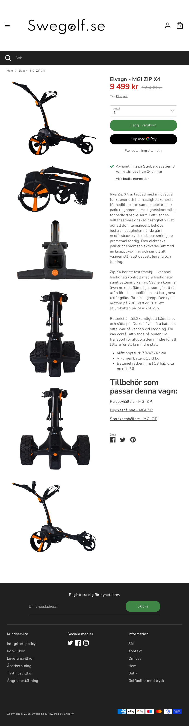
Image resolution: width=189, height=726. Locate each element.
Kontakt (135, 651)
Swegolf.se (39, 714)
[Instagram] (86, 643)
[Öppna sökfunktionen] (7, 58)
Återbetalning (19, 665)
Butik (133, 673)
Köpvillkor (16, 651)
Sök (131, 643)
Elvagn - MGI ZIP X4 (31, 71)
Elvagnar (121, 96)
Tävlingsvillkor (20, 673)
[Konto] (167, 23)
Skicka (142, 606)
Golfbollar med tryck (146, 680)
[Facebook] (78, 643)
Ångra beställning (22, 680)
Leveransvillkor (20, 658)
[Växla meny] (7, 25)
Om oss (135, 658)
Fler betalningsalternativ (143, 150)
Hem (10, 71)
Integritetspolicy (21, 643)
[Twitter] (70, 643)
